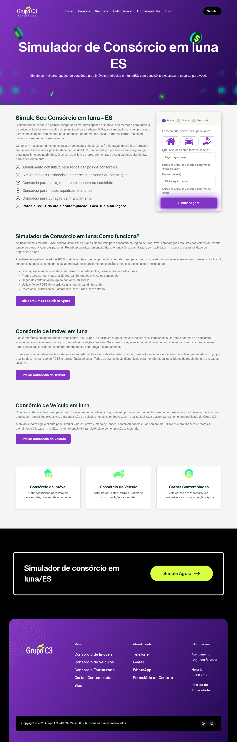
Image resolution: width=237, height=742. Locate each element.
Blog (168, 11)
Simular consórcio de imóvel (43, 375)
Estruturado (122, 11)
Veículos (101, 11)
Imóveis (84, 11)
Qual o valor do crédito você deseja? (186, 150)
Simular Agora (189, 203)
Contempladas (149, 11)
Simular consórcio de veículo (43, 439)
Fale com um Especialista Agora (45, 301)
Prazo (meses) (171, 174)
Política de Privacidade (201, 688)
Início (69, 11)
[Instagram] (212, 723)
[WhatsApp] (203, 723)
